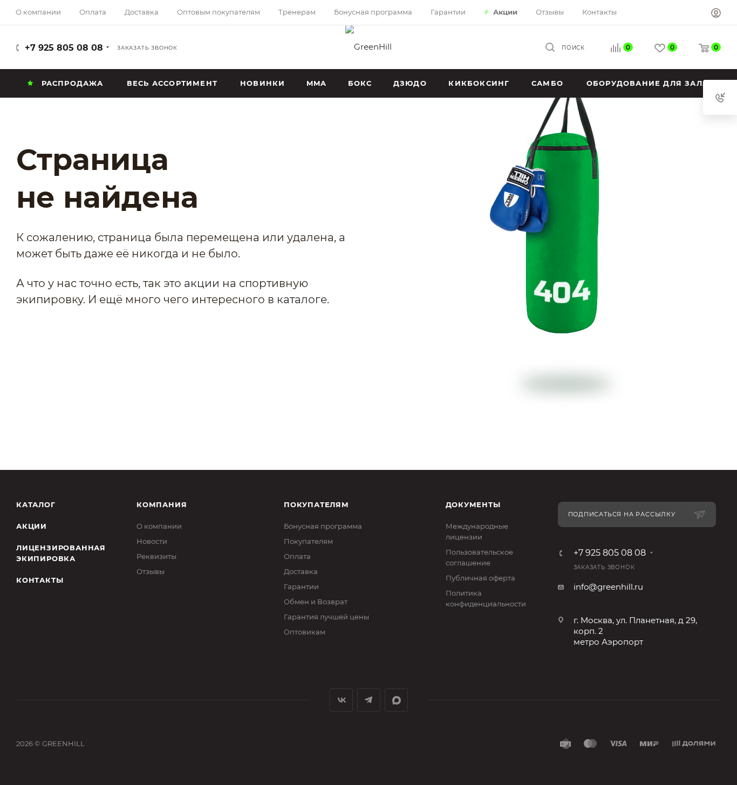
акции (202, 283)
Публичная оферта (480, 578)
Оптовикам (304, 631)
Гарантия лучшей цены (326, 616)
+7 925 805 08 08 (64, 48)
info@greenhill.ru (608, 587)
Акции (31, 526)
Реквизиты (156, 556)
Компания (162, 504)
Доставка (301, 571)
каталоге (302, 299)
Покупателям (316, 504)
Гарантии (301, 586)
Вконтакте (341, 700)
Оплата (297, 556)
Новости (152, 541)
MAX (396, 700)
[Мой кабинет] (716, 14)
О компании (159, 526)
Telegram (368, 700)
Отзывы (151, 571)
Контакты (39, 580)
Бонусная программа (323, 526)
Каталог (36, 504)
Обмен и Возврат (315, 601)
